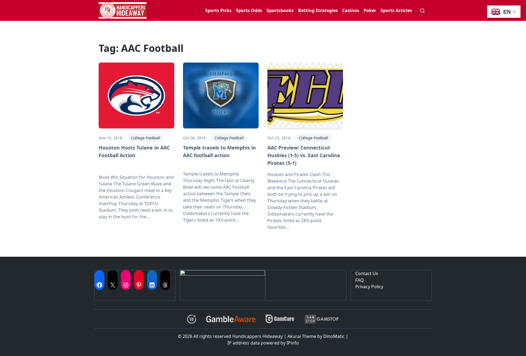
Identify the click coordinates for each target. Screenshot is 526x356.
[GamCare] (280, 319)
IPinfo (293, 343)
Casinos (350, 10)
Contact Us (366, 273)
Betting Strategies (318, 10)
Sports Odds (249, 10)
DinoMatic (334, 336)
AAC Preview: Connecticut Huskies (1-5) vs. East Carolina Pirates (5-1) (303, 155)
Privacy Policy (369, 287)
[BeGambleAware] (231, 319)
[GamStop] (321, 319)
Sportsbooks (280, 10)
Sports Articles (396, 10)
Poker (370, 10)
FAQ (359, 280)
